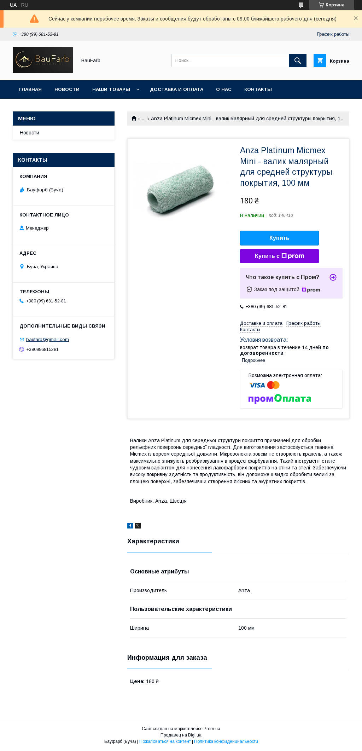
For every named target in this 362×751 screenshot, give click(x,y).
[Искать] (297, 60)
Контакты (258, 89)
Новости (67, 89)
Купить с (267, 256)
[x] (138, 527)
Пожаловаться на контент (165, 741)
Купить (279, 238)
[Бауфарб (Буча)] (43, 71)
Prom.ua (212, 728)
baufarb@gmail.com (47, 339)
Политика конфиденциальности (226, 741)
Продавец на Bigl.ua (181, 735)
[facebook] (130, 527)
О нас (224, 89)
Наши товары (111, 89)
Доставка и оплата (176, 89)
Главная (30, 89)
